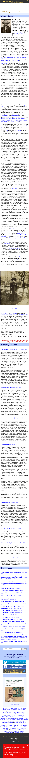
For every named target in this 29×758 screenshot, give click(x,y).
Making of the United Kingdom (9, 716)
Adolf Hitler (6, 729)
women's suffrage (17, 32)
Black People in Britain (8, 714)
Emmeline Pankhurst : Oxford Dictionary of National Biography (12, 591)
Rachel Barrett (15, 115)
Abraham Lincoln (9, 732)
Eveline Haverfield (11, 57)
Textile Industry (5, 724)
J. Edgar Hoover (5, 728)
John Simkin (5, 598)
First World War (23, 314)
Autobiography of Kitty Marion (16, 583)
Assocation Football (22, 711)
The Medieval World (5, 718)
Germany (24, 716)
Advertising (15, 740)
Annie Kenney (4, 115)
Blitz (24, 714)
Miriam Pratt (8, 120)
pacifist (15, 313)
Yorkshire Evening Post (14, 248)
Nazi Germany (14, 718)
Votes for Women (6, 557)
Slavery (5, 721)
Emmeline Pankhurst (12, 56)
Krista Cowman (6, 576)
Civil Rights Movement (15, 719)
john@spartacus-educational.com (19, 340)
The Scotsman (5, 444)
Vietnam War (14, 709)
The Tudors (23, 708)
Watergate (3, 711)
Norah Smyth (16, 120)
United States (7, 715)
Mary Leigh (20, 57)
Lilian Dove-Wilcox (6, 60)
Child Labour (11, 721)
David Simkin (5, 572)
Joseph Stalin (13, 729)
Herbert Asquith (5, 81)
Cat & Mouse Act (21, 233)
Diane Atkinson (6, 587)
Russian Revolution (14, 724)
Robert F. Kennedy (15, 727)
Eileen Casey (17, 130)
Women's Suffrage (19, 721)
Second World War (15, 708)
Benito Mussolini (8, 731)
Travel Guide (23, 724)
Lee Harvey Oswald (18, 732)
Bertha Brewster (19, 260)
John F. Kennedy (23, 725)
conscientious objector (7, 314)
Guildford (14, 188)
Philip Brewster (21, 257)
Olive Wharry (4, 121)
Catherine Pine (23, 238)
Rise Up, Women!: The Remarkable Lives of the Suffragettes (11, 633)
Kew (7, 130)
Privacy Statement (15, 738)
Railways (16, 722)
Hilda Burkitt (23, 120)
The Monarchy (18, 714)
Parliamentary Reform (7, 722)
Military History (21, 709)
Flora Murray (12, 238)
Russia (19, 716)
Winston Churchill (13, 725)
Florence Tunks (15, 121)
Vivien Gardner (7, 606)
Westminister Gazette (7, 528)
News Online (15, 741)
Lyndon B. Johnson (5, 727)
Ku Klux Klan (13, 728)
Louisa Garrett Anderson (11, 59)
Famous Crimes (21, 712)
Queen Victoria (24, 727)
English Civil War (20, 715)
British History (6, 709)
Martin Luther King (21, 728)
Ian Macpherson (22, 190)
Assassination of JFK (12, 711)
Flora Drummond (23, 114)
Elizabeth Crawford (7, 601)
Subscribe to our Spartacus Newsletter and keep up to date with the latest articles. (15, 656)
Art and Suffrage (14, 704)
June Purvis (5, 590)
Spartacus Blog (4, 725)
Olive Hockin (12, 118)
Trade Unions (22, 722)
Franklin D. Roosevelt (18, 731)
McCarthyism (24, 719)
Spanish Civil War (4, 719)
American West (12, 712)
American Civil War (23, 718)
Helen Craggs (4, 118)
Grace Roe (16, 60)
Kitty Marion (22, 59)
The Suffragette (6, 502)
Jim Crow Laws (20, 729)
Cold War (13, 715)
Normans (5, 712)
